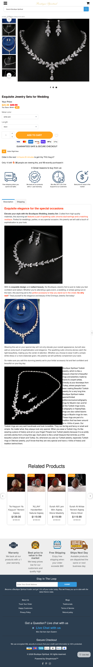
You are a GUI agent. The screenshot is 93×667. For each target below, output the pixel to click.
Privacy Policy (25, 612)
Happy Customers (25, 608)
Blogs (68, 600)
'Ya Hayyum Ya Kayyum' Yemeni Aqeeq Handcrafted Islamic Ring (16, 510)
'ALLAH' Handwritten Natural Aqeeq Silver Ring (36, 510)
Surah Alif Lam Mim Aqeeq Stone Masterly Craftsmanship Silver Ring (56, 510)
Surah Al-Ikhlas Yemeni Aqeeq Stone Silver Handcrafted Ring (77, 510)
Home (4, 17)
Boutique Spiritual (41, 654)
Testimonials (67, 604)
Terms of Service (67, 608)
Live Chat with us (48, 628)
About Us (25, 600)
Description (8, 201)
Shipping (21, 201)
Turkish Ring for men (16, 17)
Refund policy (67, 612)
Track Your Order (25, 604)
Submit (67, 584)
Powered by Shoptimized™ (46, 658)
